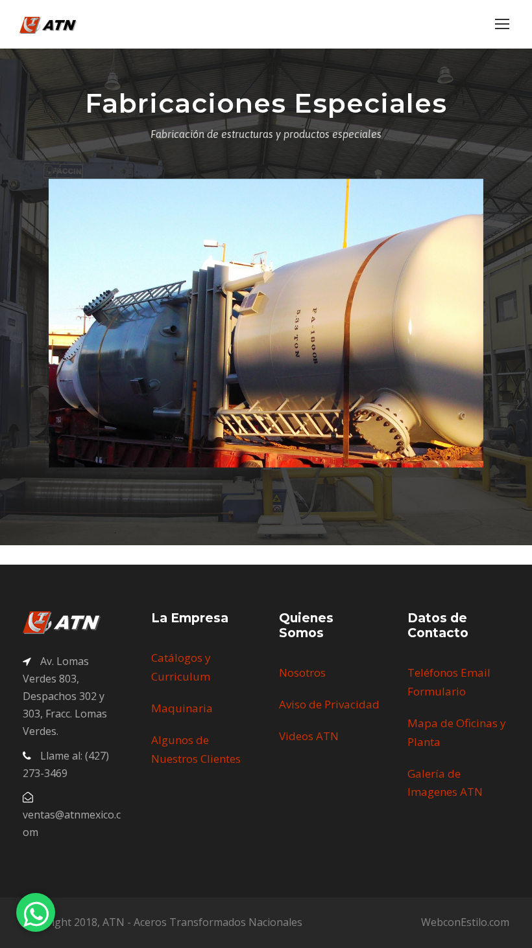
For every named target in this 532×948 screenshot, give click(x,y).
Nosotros (302, 672)
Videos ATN (309, 735)
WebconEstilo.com (465, 922)
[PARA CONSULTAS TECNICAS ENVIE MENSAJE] (35, 912)
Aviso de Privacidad (329, 704)
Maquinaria (182, 708)
